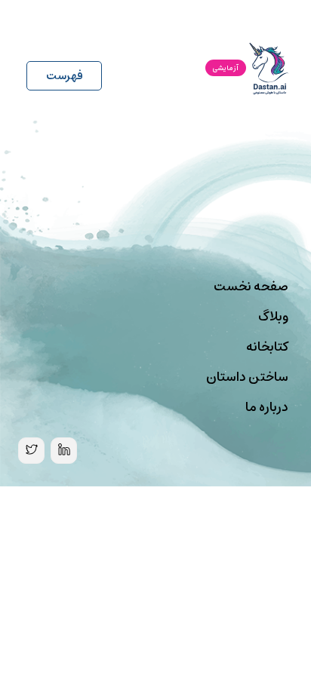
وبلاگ (273, 316)
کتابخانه (267, 347)
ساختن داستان (247, 377)
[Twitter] (31, 450)
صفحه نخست (251, 286)
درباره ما (266, 407)
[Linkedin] (64, 450)
